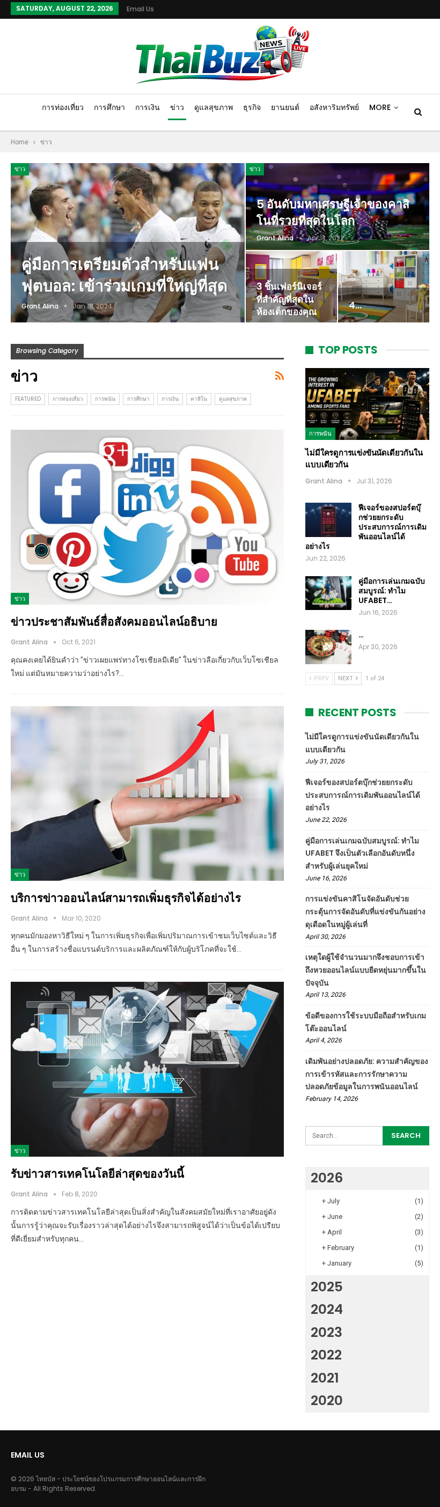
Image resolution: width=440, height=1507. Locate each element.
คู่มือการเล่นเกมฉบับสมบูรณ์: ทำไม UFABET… (391, 591)
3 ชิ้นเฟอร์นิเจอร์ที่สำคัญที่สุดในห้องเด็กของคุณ (289, 299)
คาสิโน (198, 399)
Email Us (140, 8)
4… (355, 305)
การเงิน (147, 107)
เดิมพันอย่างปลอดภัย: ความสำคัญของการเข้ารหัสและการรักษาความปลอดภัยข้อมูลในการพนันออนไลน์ (366, 1074)
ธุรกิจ (252, 107)
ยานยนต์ (285, 107)
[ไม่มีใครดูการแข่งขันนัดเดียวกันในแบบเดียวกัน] (367, 404)
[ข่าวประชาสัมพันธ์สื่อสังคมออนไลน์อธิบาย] (147, 517)
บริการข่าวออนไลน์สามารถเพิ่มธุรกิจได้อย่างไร (126, 898)
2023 (326, 1332)
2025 (327, 1286)
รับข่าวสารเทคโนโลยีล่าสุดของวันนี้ (97, 1173)
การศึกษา (109, 107)
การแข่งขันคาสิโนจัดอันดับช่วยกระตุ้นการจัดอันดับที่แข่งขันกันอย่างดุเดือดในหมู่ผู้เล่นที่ (365, 911)
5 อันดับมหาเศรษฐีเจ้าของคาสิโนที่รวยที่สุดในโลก (332, 212)
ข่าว (177, 107)
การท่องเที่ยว (63, 107)
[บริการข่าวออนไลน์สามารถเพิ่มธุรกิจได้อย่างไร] (147, 793)
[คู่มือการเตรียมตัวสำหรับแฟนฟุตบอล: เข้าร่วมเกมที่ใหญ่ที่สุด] (128, 243)
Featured (28, 399)
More (380, 107)
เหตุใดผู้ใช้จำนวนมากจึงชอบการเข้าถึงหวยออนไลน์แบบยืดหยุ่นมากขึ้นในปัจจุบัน (365, 970)
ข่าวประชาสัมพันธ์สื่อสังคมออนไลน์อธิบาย (114, 621)
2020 (327, 1400)
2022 (326, 1355)
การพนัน (105, 399)
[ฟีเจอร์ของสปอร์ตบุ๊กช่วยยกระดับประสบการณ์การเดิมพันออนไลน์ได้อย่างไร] (328, 520)
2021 (325, 1378)
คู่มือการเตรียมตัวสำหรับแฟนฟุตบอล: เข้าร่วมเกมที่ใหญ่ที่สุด (124, 275)
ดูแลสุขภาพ (213, 107)
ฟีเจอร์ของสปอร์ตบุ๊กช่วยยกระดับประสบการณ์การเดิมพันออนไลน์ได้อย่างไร (366, 527)
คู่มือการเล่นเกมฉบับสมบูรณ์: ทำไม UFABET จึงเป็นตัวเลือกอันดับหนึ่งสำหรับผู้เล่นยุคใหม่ (362, 853)
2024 (327, 1309)
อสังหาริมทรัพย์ (334, 107)
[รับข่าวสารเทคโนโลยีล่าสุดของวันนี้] (147, 1069)
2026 (327, 1177)
